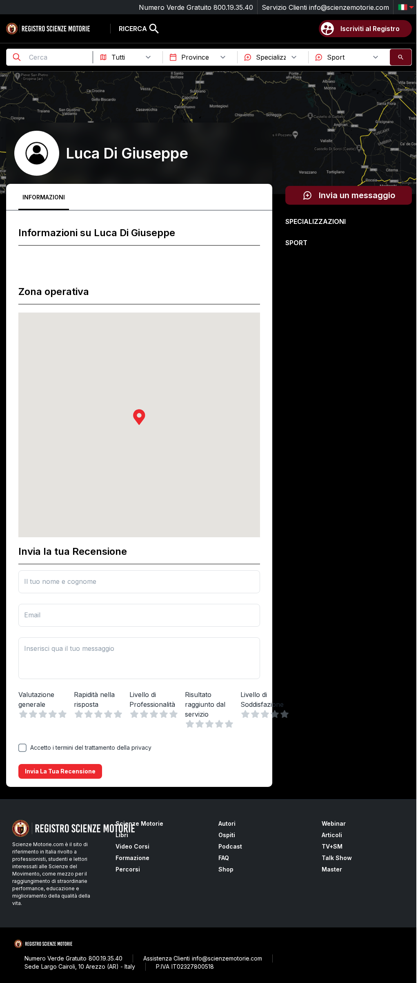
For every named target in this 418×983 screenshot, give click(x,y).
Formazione (132, 857)
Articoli (332, 834)
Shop (225, 869)
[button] (139, 417)
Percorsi (128, 869)
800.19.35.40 (233, 7)
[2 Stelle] (33, 714)
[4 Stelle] (53, 714)
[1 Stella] (23, 714)
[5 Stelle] (62, 714)
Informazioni (43, 197)
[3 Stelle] (43, 714)
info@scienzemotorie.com (349, 7)
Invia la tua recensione (60, 771)
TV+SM (332, 846)
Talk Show (337, 857)
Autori (227, 823)
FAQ (223, 857)
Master (332, 869)
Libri (122, 834)
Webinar (334, 823)
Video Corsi (132, 846)
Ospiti (226, 834)
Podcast (230, 846)
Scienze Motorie (139, 823)
